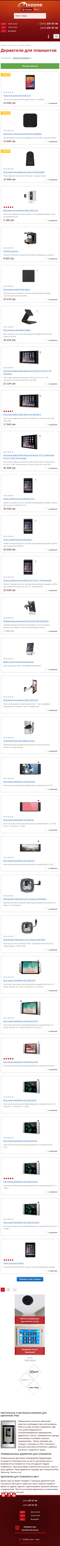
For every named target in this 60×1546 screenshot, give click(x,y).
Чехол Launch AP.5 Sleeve (13, 1263)
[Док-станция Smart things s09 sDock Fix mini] (30, 1048)
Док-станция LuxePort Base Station (17, 330)
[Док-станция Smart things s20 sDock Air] (30, 806)
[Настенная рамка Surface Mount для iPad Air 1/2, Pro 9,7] (30, 357)
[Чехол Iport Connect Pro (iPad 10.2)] (30, 82)
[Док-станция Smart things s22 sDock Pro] (30, 847)
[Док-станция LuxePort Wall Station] (30, 276)
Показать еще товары (30, 1279)
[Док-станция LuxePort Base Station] (30, 316)
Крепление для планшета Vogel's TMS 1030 (20, 700)
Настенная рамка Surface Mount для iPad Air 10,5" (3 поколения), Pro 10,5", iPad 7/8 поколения (29, 456)
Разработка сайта (27, 1542)
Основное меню (48, 36)
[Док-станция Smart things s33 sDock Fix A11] (30, 1168)
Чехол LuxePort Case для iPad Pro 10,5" (19, 499)
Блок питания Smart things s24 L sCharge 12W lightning (25, 899)
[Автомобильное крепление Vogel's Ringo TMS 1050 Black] (30, 607)
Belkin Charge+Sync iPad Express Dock (18, 662)
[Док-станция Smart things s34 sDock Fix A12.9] (30, 1209)
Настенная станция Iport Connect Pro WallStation (22, 134)
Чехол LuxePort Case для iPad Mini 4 (17, 540)
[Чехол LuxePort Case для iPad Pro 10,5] (30, 485)
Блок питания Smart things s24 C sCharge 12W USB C (24, 940)
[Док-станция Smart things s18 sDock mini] (30, 768)
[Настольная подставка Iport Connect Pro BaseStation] (30, 158)
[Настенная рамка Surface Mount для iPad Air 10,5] (30, 441)
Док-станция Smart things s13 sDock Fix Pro (20, 1141)
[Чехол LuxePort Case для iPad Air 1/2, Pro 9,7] (30, 567)
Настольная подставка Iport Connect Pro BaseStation (24, 172)
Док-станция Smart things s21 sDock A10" (19, 980)
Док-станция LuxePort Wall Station (16, 289)
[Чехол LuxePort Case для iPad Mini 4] (30, 526)
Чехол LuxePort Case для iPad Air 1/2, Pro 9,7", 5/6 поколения (27, 580)
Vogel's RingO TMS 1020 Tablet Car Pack (19, 741)
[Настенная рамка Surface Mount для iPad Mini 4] (30, 401)
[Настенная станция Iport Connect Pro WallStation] (30, 120)
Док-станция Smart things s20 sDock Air (18, 820)
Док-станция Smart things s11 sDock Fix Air (19, 1100)
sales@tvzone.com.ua (30, 1530)
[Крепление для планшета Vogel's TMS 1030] (30, 686)
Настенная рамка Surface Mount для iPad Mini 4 (22, 414)
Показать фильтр (30, 66)
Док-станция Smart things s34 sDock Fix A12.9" (21, 1222)
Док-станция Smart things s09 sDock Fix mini (20, 1062)
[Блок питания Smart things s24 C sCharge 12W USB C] (30, 926)
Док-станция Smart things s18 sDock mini (19, 782)
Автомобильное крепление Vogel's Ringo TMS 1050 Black (26, 621)
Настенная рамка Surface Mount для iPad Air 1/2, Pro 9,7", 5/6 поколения (27, 372)
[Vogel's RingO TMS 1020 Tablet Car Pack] (30, 727)
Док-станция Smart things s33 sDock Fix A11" (20, 1182)
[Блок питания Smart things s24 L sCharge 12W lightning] (30, 885)
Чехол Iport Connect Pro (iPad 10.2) (17, 96)
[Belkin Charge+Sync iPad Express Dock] (30, 648)
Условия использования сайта (33, 1532)
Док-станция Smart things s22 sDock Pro (19, 861)
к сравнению (52, 103)
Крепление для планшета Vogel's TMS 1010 (20, 210)
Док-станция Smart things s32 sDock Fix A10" (20, 1021)
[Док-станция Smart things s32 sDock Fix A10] (30, 1007)
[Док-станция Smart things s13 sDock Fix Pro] (30, 1127)
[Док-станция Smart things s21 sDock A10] (30, 967)
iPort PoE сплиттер (10, 251)
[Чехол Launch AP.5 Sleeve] (30, 1249)
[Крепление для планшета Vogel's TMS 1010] (30, 197)
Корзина (28, 9)
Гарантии (18, 1532)
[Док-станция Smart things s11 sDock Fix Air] (30, 1086)
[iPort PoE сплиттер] (30, 237)
